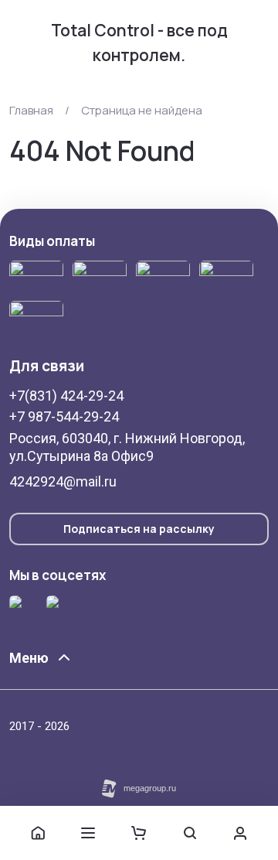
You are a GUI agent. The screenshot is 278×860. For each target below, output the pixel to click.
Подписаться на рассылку (139, 528)
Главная (31, 110)
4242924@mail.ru (63, 481)
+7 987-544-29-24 (64, 416)
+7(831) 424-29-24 (66, 395)
